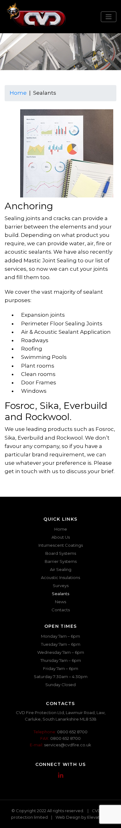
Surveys (61, 585)
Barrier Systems (61, 561)
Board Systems (60, 553)
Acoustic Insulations (60, 577)
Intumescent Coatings (60, 545)
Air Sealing (60, 569)
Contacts (61, 609)
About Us (61, 537)
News (60, 601)
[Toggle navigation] (108, 16)
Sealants (60, 593)
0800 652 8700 (72, 731)
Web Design (68, 817)
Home (18, 93)
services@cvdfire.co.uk (67, 744)
